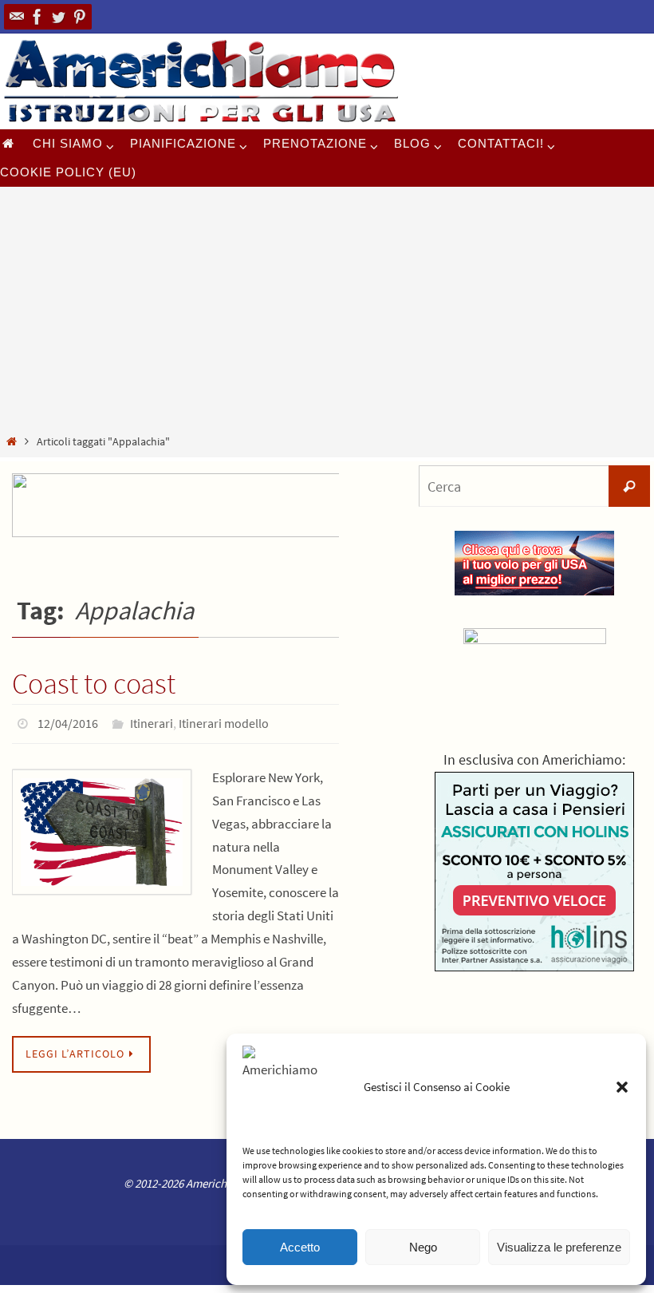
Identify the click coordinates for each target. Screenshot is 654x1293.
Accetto (300, 1247)
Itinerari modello (224, 722)
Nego (423, 1247)
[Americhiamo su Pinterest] (79, 17)
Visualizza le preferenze (559, 1247)
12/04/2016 (67, 722)
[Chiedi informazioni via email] (17, 17)
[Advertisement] (327, 313)
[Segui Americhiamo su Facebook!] (37, 17)
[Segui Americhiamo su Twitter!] (58, 17)
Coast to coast (93, 684)
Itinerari (151, 722)
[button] (622, 1087)
